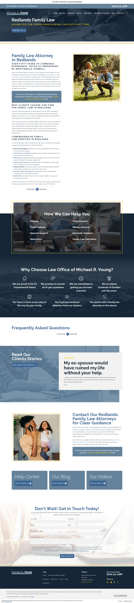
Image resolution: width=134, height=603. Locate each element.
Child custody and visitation (22, 153)
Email (69, 525)
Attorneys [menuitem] (62, 13)
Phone (32, 525)
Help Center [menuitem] (88, 13)
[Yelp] (107, 582)
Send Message (67, 556)
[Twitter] (118, 582)
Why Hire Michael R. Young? (56, 575)
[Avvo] (111, 582)
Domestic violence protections (23, 171)
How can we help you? (37, 537)
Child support (18, 158)
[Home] (17, 13)
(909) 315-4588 (119, 6)
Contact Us (46, 583)
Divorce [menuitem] (79, 13)
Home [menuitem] (55, 13)
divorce (33, 84)
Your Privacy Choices (26, 596)
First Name (33, 519)
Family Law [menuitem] (71, 13)
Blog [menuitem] (113, 13)
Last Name (71, 519)
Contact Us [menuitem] (120, 13)
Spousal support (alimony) (22, 162)
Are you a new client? (36, 531)
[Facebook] (114, 582)
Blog (66, 579)
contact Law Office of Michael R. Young (99, 452)
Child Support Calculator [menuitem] (101, 13)
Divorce (61, 579)
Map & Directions (87, 582)
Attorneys (46, 579)
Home (44, 575)
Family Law (53, 579)
